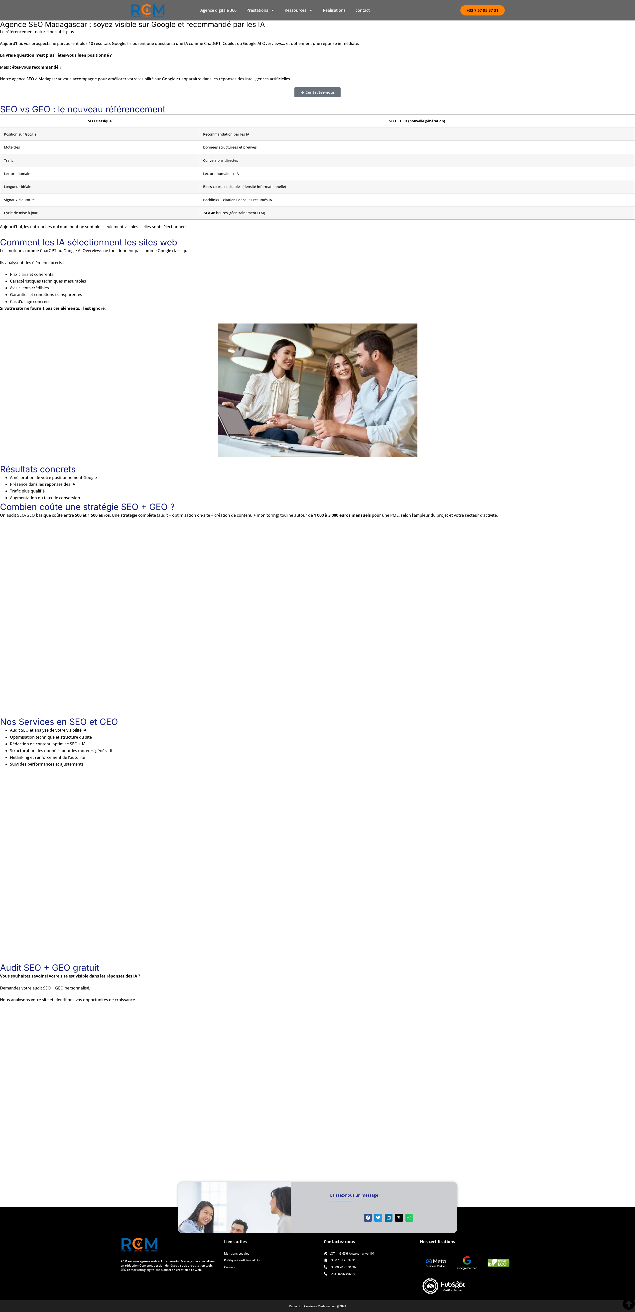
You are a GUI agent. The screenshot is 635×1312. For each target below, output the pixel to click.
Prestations (257, 10)
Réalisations (334, 10)
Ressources (295, 10)
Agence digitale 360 (218, 10)
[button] (368, 1218)
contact (363, 10)
